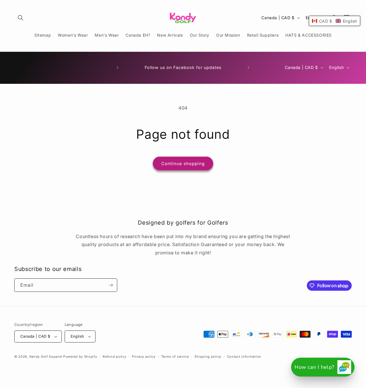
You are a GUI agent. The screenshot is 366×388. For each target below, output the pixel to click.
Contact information (244, 357)
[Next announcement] (248, 67)
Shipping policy (207, 357)
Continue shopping (183, 163)
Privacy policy (144, 357)
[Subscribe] (110, 285)
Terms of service (175, 357)
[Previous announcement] (117, 67)
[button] (20, 17)
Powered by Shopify (80, 357)
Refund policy (114, 357)
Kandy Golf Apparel (45, 357)
